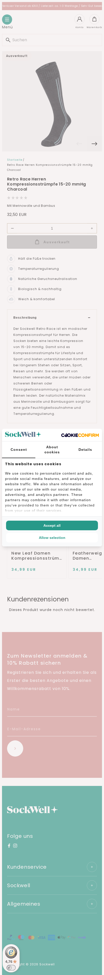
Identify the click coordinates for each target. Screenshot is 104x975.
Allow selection (52, 538)
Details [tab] (85, 450)
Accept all (52, 525)
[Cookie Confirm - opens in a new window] (80, 434)
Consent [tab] (19, 450)
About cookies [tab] (52, 449)
